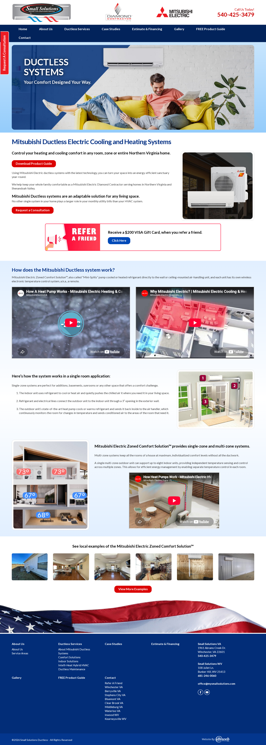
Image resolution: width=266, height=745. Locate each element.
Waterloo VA (112, 710)
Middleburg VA (114, 707)
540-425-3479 (235, 14)
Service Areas (20, 653)
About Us (45, 29)
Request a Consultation (33, 210)
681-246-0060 (207, 675)
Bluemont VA (112, 699)
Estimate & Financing (147, 29)
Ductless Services (77, 29)
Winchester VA (114, 687)
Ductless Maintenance (71, 669)
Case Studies (111, 29)
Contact (25, 38)
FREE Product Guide (210, 29)
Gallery (179, 29)
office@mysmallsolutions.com (216, 683)
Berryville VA (113, 691)
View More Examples (133, 589)
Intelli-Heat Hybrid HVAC (73, 665)
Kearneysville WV (115, 718)
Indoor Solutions (68, 661)
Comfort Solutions (69, 657)
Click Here (119, 240)
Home (23, 29)
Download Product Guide (34, 163)
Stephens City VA (115, 695)
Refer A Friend (113, 683)
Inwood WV (112, 714)
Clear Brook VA (114, 703)
